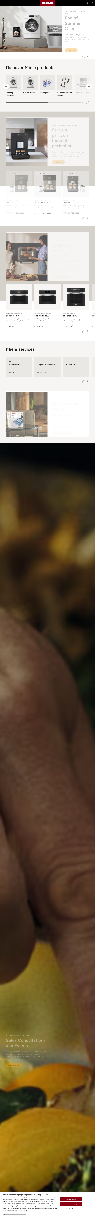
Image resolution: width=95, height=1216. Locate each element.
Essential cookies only (71, 1204)
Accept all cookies (71, 1199)
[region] (47, 32)
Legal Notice (6, 1214)
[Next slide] (87, 56)
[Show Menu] (4, 3)
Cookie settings (70, 1208)
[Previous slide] (83, 56)
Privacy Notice (14, 1214)
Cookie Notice (22, 1214)
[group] (19, 191)
